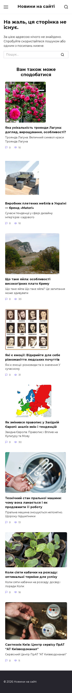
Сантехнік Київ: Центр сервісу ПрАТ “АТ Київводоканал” (35, 647)
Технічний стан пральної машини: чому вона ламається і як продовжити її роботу (33, 502)
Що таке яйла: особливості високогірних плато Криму (27, 281)
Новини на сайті (36, 6)
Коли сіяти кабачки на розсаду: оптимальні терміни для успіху (31, 575)
